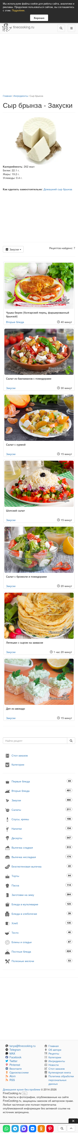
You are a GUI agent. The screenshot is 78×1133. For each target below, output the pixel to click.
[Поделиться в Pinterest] (50, 1128)
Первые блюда (41, 781)
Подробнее (18, 10)
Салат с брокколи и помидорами (26, 576)
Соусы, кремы (41, 819)
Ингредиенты (20, 95)
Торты (41, 876)
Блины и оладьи (41, 942)
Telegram (15, 1049)
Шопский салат (15, 510)
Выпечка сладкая (41, 847)
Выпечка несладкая (41, 857)
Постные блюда (41, 951)
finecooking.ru (23, 26)
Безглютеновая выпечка (41, 866)
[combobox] (35, 740)
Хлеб (41, 923)
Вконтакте (15, 1068)
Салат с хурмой (16, 444)
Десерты (41, 838)
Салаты (41, 810)
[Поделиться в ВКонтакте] (32, 1128)
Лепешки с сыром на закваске (24, 642)
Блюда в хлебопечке (41, 914)
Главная (7, 95)
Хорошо (39, 18)
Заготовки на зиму (41, 895)
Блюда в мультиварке (41, 904)
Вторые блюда (15, 322)
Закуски (14, 249)
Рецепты (53, 1053)
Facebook (15, 1057)
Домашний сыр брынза (58, 189)
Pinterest (14, 1065)
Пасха (41, 885)
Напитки (41, 828)
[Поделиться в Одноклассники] (41, 1128)
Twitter (13, 1061)
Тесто (41, 932)
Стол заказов (20, 755)
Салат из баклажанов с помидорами (28, 378)
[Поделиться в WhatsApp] (6, 1128)
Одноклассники (19, 1072)
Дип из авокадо (15, 708)
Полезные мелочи (41, 961)
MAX (12, 1053)
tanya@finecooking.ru (22, 1046)
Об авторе (54, 1049)
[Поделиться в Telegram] (15, 1128)
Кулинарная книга (59, 1072)
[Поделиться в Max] (23, 1128)
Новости (53, 1065)
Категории (18, 764)
